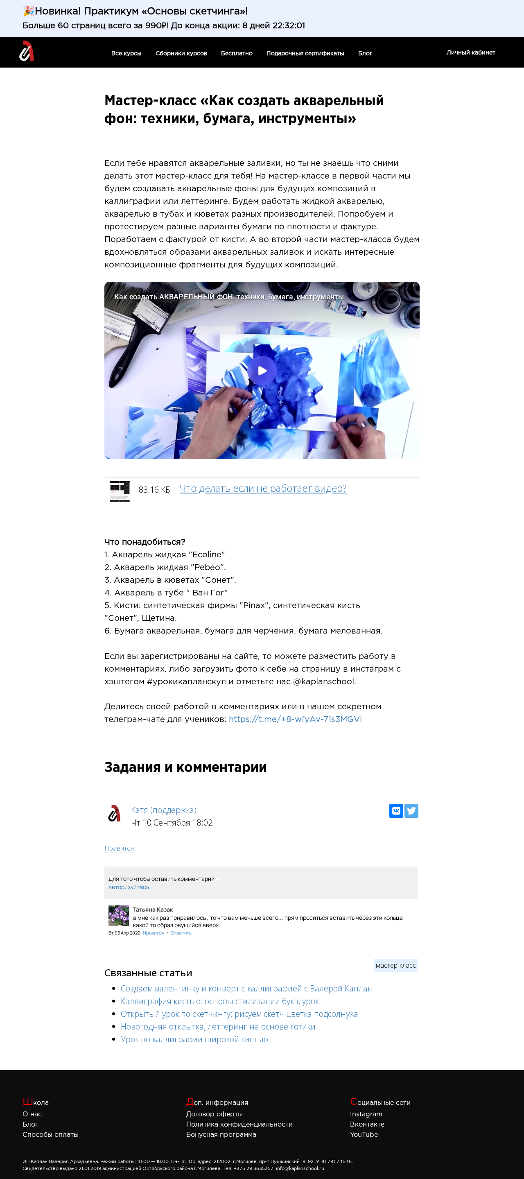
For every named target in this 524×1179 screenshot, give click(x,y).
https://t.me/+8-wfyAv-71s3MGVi (295, 719)
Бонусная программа (221, 1135)
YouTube (364, 1135)
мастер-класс (396, 965)
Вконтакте (367, 1125)
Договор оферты (214, 1114)
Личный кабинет (471, 52)
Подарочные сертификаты (306, 53)
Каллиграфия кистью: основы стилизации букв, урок (220, 1001)
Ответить (181, 933)
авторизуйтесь (128, 887)
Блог (365, 53)
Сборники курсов (182, 53)
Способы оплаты (51, 1135)
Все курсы (127, 53)
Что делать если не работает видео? (263, 488)
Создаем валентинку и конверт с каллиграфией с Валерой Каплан (247, 988)
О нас (32, 1114)
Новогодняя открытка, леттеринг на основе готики (218, 1026)
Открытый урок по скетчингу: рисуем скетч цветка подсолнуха (239, 1013)
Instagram (366, 1114)
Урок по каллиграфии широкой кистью (194, 1039)
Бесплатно (237, 53)
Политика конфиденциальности (239, 1125)
